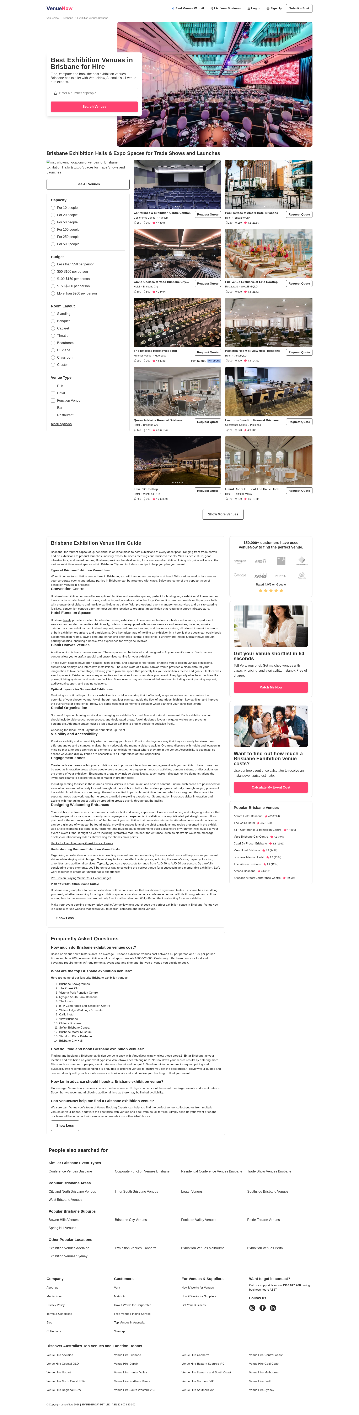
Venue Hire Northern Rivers (132, 1381)
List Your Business (227, 8)
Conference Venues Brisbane (70, 1171)
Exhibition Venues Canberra (135, 1248)
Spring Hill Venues (62, 1228)
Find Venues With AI (190, 8)
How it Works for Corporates (132, 1305)
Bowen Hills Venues (64, 1220)
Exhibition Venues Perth (265, 1248)
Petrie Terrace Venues (263, 1220)
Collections (54, 1331)
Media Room (55, 1296)
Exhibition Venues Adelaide (69, 1248)
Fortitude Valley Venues (198, 1220)
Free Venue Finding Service (132, 1313)
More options (61, 424)
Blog (49, 1322)
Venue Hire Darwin (126, 1363)
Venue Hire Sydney (261, 1389)
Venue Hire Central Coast (266, 1355)
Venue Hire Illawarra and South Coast (206, 1372)
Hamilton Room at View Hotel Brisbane (252, 350)
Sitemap (119, 1331)
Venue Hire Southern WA (198, 1389)
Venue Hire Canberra (195, 1355)
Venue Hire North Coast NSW (66, 1381)
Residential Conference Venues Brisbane (211, 1171)
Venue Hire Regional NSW (64, 1389)
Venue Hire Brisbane (127, 1355)
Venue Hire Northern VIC (198, 1381)
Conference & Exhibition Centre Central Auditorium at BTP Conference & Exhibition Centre (162, 213)
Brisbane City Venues (131, 1220)
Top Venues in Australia (129, 1322)
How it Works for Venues (198, 1287)
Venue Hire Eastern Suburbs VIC (203, 1363)
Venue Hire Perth (260, 1381)
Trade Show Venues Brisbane (269, 1171)
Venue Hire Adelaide (60, 1355)
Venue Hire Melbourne (264, 1372)
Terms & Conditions (59, 1313)
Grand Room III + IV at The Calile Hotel (252, 489)
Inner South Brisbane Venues (136, 1191)
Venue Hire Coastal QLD (63, 1363)
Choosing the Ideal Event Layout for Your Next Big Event (88, 730)
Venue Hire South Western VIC (134, 1389)
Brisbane (68, 18)
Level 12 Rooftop (146, 489)
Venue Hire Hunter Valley (130, 1372)
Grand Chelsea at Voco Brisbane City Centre (160, 282)
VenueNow (53, 18)
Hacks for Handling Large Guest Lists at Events (82, 843)
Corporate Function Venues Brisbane (142, 1171)
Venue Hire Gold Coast (264, 1363)
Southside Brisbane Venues (267, 1191)
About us (52, 1287)
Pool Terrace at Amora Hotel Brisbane (251, 212)
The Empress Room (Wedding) (155, 350)
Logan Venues (192, 1191)
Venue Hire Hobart (59, 1372)
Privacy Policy (56, 1305)
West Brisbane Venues (65, 1199)
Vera (117, 1287)
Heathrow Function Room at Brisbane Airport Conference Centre (252, 420)
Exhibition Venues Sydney (68, 1256)
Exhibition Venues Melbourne (203, 1248)
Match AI (119, 1296)
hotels (67, 620)
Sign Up (276, 8)
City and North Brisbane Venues (72, 1191)
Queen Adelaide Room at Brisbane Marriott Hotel (158, 420)
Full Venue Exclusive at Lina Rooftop (251, 281)
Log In (255, 8)
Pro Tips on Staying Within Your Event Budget (81, 878)
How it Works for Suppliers (199, 1296)
